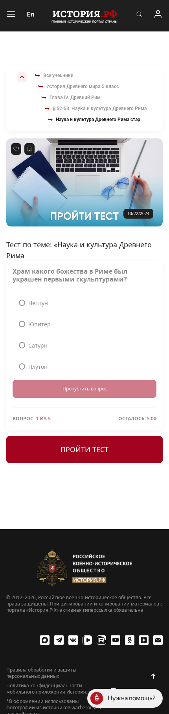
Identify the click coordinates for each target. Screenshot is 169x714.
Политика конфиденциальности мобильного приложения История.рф (50, 689)
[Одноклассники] (129, 640)
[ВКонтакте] (73, 640)
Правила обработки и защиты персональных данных (41, 673)
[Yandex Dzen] (144, 640)
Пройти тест (84, 449)
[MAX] (45, 640)
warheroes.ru (86, 707)
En (31, 14)
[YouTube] (115, 640)
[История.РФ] (84, 15)
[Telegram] (59, 640)
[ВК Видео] (87, 640)
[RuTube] (101, 640)
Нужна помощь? (132, 698)
